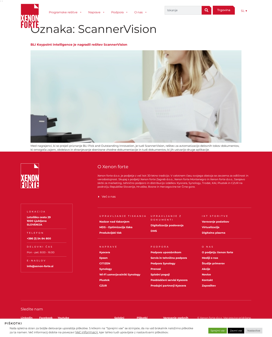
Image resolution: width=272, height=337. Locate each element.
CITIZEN (104, 263)
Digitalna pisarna (213, 232)
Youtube (63, 317)
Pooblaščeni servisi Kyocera (169, 280)
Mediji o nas (210, 258)
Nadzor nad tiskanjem (114, 221)
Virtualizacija (210, 227)
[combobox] (183, 10)
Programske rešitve (63, 12)
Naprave (94, 12)
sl (244, 11)
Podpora (117, 12)
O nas (138, 12)
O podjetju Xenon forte (217, 252)
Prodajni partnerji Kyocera (168, 285)
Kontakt (207, 280)
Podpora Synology (163, 263)
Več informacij (86, 332)
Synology (105, 269)
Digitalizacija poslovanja (167, 225)
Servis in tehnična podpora (169, 258)
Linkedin (27, 317)
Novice (206, 274)
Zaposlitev (209, 285)
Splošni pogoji (160, 274)
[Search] (206, 10)
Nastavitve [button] (253, 330)
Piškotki (142, 317)
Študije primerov (213, 263)
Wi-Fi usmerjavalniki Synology (119, 274)
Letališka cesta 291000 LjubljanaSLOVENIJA (39, 221)
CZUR (103, 285)
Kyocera (104, 252)
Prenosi (156, 269)
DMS (154, 231)
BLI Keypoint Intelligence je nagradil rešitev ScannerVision (79, 44)
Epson (103, 258)
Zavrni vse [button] (236, 330)
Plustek (104, 280)
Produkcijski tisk (110, 232)
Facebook (46, 317)
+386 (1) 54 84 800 (39, 238)
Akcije (206, 269)
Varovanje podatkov (215, 221)
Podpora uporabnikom (166, 252)
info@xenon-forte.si (40, 266)
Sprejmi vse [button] (218, 330)
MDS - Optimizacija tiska (115, 227)
